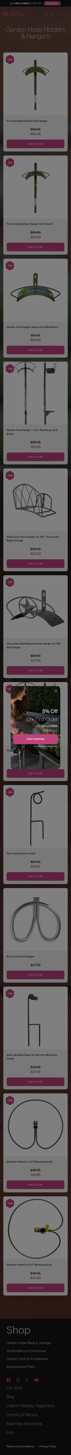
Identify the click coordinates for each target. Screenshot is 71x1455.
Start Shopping (35, 739)
